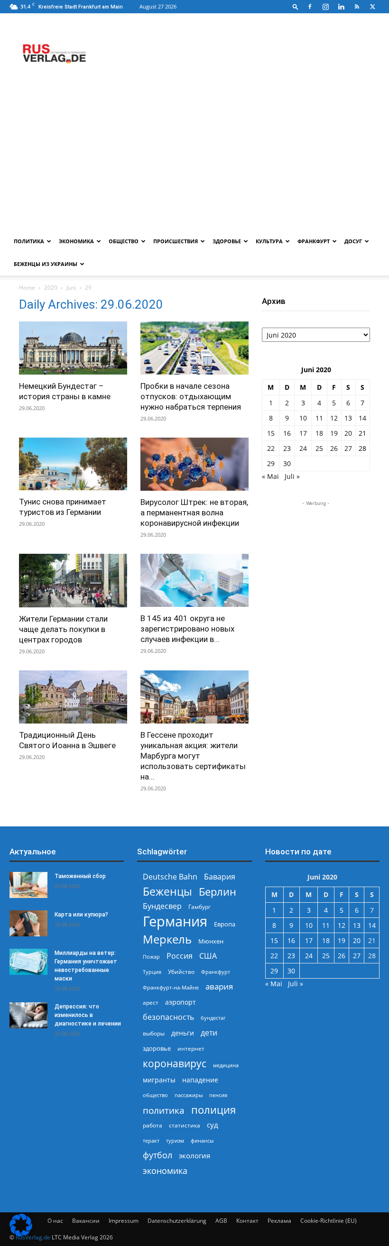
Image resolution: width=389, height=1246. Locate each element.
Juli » (292, 476)
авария (219, 986)
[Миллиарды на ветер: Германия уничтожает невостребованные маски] (28, 962)
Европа (224, 924)
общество (155, 1095)
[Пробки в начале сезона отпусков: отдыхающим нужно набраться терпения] (194, 348)
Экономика (76, 241)
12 (334, 417)
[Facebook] (310, 6)
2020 (50, 288)
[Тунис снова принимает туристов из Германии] (73, 464)
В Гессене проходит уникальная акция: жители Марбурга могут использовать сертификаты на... (193, 755)
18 (319, 433)
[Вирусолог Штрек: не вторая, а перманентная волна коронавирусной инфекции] (194, 464)
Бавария (219, 877)
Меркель (167, 939)
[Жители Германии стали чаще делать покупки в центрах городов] (73, 580)
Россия (180, 956)
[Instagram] (325, 6)
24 (303, 448)
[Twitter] (372, 6)
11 (319, 417)
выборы (154, 1033)
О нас (55, 1221)
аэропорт (180, 1002)
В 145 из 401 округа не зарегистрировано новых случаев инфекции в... (187, 629)
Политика (29, 241)
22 (271, 448)
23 (287, 448)
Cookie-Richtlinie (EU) (328, 1221)
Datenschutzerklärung (177, 1221)
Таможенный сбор (80, 876)
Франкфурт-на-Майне (171, 987)
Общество (124, 241)
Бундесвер (162, 906)
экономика (165, 1170)
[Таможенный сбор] (28, 885)
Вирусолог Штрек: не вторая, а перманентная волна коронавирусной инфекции (194, 512)
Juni (71, 288)
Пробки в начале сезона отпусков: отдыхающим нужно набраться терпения (190, 396)
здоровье (157, 1048)
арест (150, 1003)
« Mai (270, 476)
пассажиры (189, 1095)
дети (209, 1033)
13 (348, 417)
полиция (213, 1110)
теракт (151, 1140)
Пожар (151, 956)
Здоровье (227, 241)
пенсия (218, 1095)
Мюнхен (210, 941)
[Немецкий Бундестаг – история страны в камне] (73, 348)
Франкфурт (313, 241)
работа (152, 1125)
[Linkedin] (341, 6)
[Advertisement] (194, 158)
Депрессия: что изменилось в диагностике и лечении (88, 1015)
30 (287, 463)
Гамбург (199, 906)
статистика (184, 1125)
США (208, 956)
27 (348, 448)
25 (319, 448)
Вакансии (86, 1221)
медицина (226, 1065)
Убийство (181, 971)
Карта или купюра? (81, 914)
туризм (175, 1140)
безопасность (168, 1017)
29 (271, 463)
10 (303, 417)
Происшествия (175, 241)
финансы (202, 1140)
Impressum (124, 1221)
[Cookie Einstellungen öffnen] (20, 1234)
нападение (200, 1079)
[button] (295, 6)
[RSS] (357, 6)
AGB (221, 1221)
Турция (152, 971)
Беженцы (167, 892)
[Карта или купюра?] (28, 923)
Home (27, 288)
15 (271, 433)
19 (334, 433)
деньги (182, 1032)
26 (334, 448)
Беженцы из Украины (45, 263)
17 (303, 433)
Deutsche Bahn (170, 877)
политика (164, 1110)
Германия (175, 921)
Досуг (353, 241)
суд (212, 1124)
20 (348, 433)
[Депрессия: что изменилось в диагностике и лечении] (28, 1015)
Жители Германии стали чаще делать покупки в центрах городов (63, 629)
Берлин (217, 892)
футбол (157, 1155)
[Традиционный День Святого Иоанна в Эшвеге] (73, 697)
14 (362, 417)
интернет (190, 1048)
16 (287, 433)
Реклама (279, 1221)
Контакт (247, 1221)
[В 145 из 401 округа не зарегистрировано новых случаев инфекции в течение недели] (194, 580)
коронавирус (174, 1063)
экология (194, 1155)
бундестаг (213, 1018)
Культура (269, 241)
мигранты (159, 1079)
